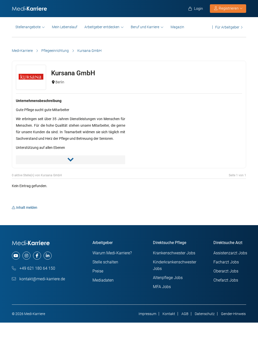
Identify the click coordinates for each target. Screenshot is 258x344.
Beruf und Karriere (145, 27)
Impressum (147, 314)
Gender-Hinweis (233, 314)
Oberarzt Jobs (225, 271)
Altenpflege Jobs (168, 277)
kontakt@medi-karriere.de (41, 279)
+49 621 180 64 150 (36, 268)
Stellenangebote (28, 27)
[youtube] (16, 256)
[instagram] (26, 256)
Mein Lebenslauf (64, 27)
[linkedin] (48, 256)
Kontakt (169, 314)
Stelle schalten (105, 262)
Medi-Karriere (22, 51)
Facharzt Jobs (226, 262)
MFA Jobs (162, 286)
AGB (184, 314)
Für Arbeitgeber (227, 27)
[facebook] (37, 256)
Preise (97, 271)
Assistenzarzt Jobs (230, 253)
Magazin (177, 27)
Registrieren (229, 8)
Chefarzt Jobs (225, 280)
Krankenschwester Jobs (174, 253)
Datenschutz (205, 314)
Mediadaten (103, 280)
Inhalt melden (26, 207)
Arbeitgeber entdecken (101, 27)
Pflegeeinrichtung (55, 51)
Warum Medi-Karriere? (112, 253)
